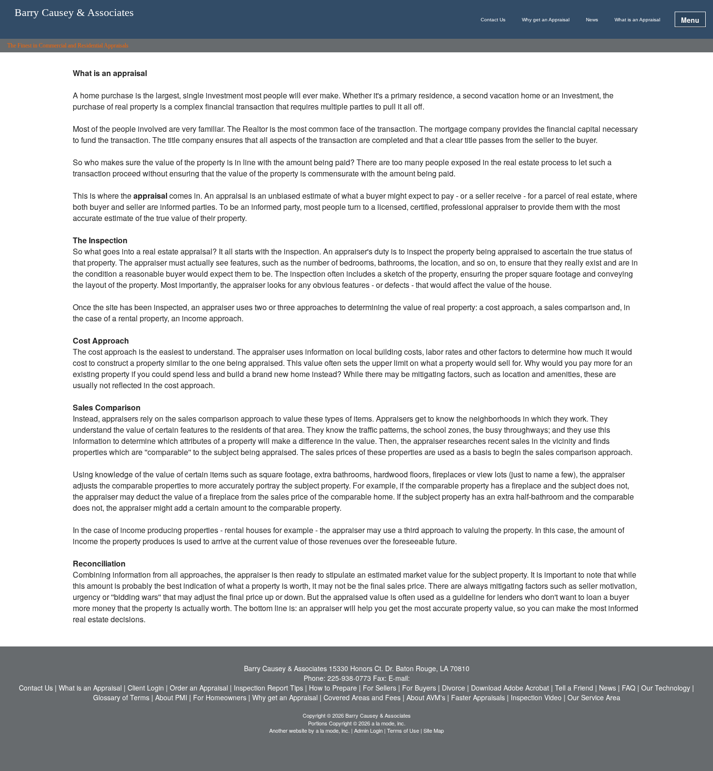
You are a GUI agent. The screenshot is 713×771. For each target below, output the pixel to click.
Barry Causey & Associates (74, 12)
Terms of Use (403, 730)
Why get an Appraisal (545, 19)
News (592, 19)
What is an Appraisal (637, 19)
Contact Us (493, 19)
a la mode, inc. (333, 730)
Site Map (433, 730)
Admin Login (368, 730)
